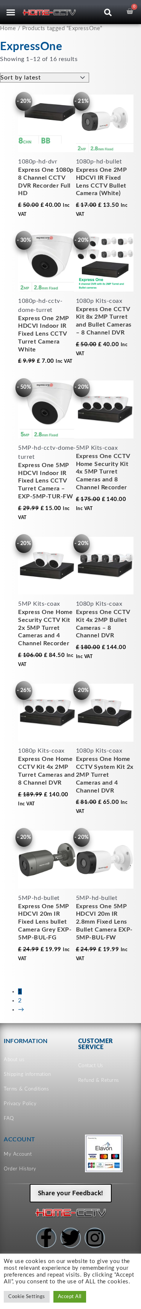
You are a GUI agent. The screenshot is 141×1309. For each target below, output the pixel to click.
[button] (10, 12)
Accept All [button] (70, 1296)
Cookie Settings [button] (26, 1296)
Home (8, 28)
